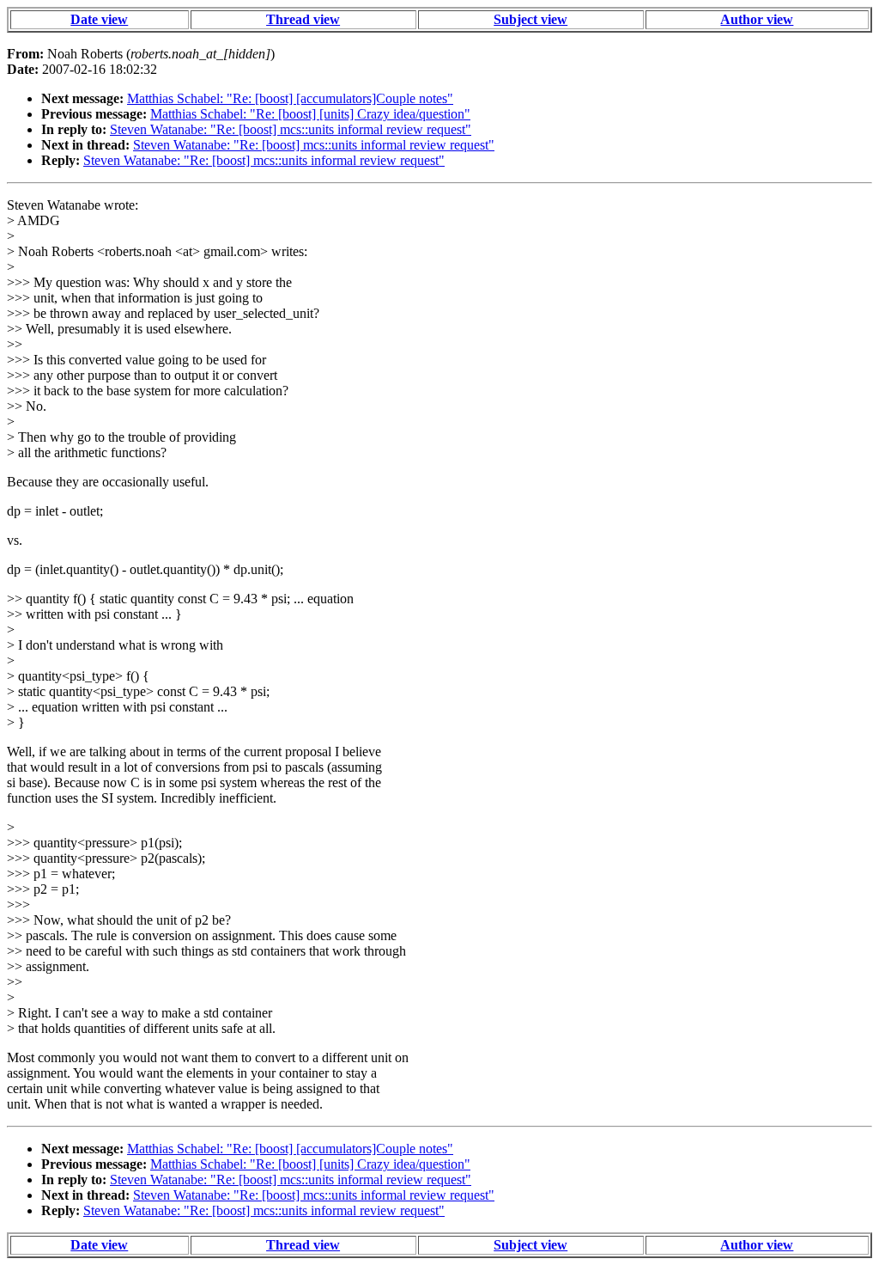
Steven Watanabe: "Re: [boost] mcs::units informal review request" (290, 129)
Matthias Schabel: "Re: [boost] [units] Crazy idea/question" (310, 114)
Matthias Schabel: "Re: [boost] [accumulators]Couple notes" (290, 98)
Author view (756, 19)
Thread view (303, 19)
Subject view (530, 19)
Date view (99, 19)
